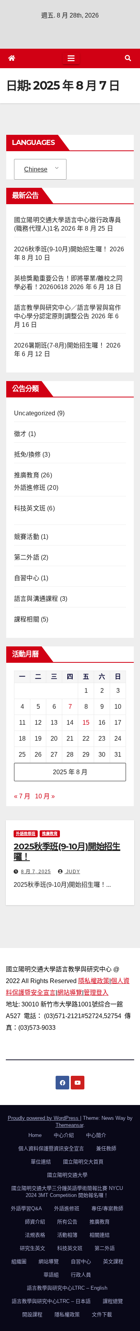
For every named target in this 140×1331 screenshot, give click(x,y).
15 (85, 722)
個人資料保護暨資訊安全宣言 (51, 1148)
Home (35, 1135)
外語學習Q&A (26, 1208)
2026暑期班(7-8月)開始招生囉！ (59, 345)
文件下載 (102, 1314)
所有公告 (67, 1222)
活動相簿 (67, 1235)
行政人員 (81, 1275)
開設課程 (32, 1314)
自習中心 (26, 578)
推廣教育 (26, 475)
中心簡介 (96, 1135)
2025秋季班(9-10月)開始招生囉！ (67, 851)
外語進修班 (30, 487)
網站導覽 (69, 992)
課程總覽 (113, 1301)
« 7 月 (22, 796)
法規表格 (35, 1235)
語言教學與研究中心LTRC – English (67, 1288)
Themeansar (69, 1125)
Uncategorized (35, 413)
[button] (128, 58)
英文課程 (113, 1261)
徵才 (20, 434)
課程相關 (26, 619)
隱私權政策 (93, 981)
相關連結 (99, 1235)
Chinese (35, 169)
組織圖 (18, 1261)
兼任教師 (106, 1148)
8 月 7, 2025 (36, 871)
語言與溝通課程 (36, 598)
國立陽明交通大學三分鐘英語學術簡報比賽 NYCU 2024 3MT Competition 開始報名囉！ (67, 1191)
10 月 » (45, 796)
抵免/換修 (27, 454)
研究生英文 (32, 1248)
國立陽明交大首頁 (83, 1162)
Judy (72, 871)
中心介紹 (64, 1135)
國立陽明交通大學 (67, 1175)
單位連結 (41, 1162)
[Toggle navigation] (71, 58)
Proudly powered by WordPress (44, 1118)
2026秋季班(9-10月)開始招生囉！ (61, 249)
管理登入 (96, 992)
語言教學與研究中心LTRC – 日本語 (51, 1301)
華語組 (51, 1275)
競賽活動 (26, 536)
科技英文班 (30, 508)
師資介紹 (35, 1222)
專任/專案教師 (107, 1208)
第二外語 (26, 557)
